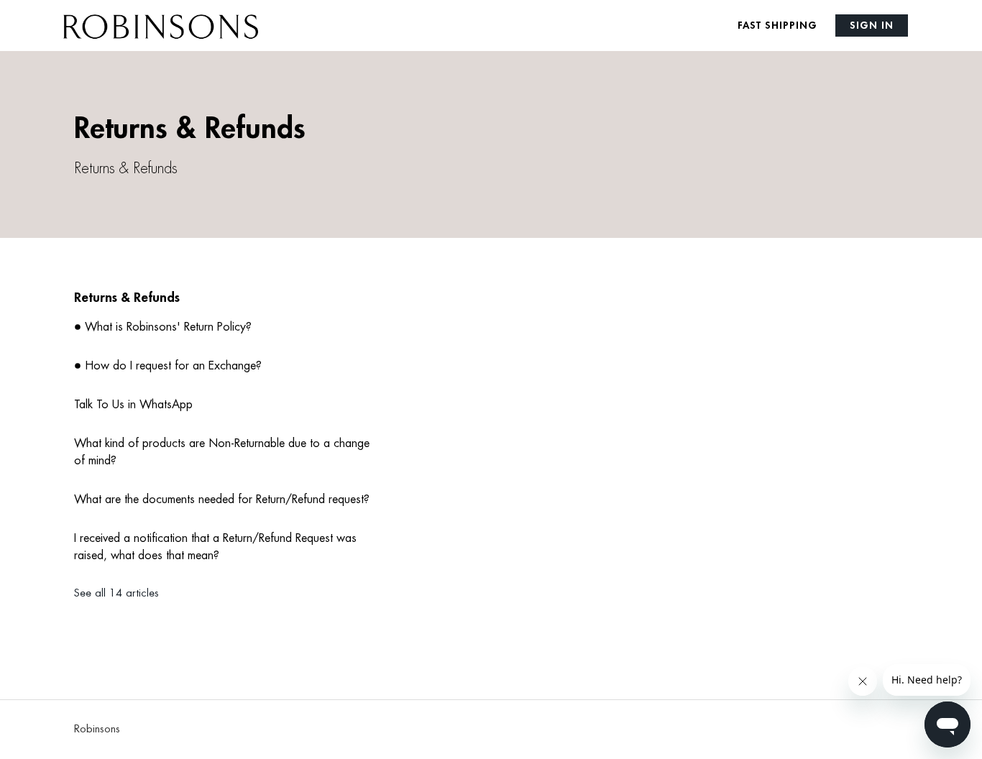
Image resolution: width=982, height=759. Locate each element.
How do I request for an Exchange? (173, 366)
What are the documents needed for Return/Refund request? (222, 499)
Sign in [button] (872, 25)
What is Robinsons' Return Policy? (168, 327)
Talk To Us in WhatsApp (133, 404)
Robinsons (97, 729)
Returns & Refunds (127, 297)
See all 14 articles (116, 593)
